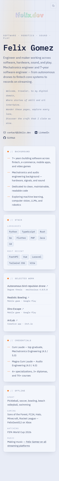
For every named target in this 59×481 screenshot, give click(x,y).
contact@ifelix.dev (19, 132)
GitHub (11, 137)
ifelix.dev (30, 15)
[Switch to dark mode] (53, 6)
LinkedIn (44, 132)
